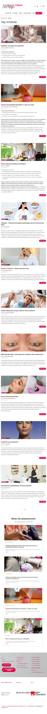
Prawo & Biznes (4, 264)
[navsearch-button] (35, 6)
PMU (2, 350)
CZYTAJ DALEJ (42, 195)
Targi (33, 13)
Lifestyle (3, 219)
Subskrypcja (39, 13)
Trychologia (3, 306)
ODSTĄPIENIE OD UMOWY (9, 670)
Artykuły (8, 42)
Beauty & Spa (4, 42)
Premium (11, 42)
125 (24, 509)
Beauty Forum (4, 18)
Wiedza (20, 13)
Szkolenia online (27, 13)
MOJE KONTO (7, 664)
